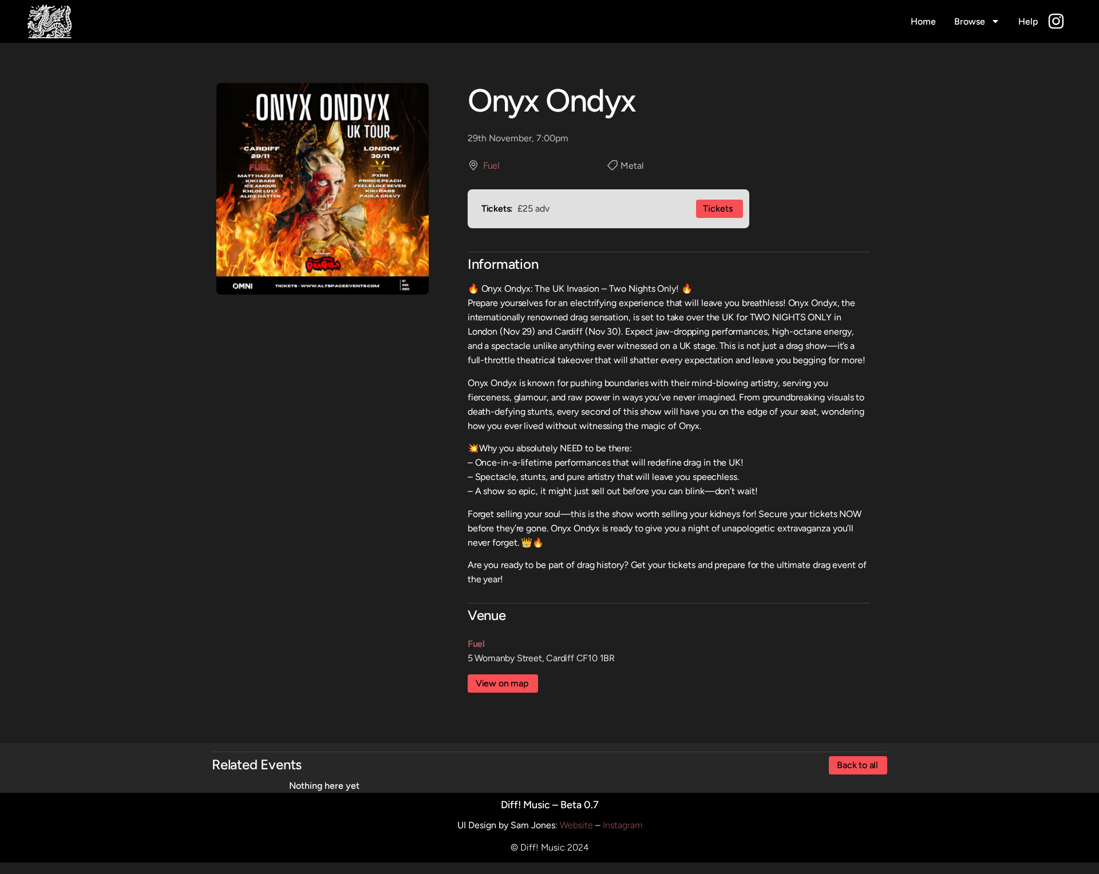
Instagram (622, 825)
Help (1028, 21)
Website (576, 825)
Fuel (491, 165)
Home (923, 21)
